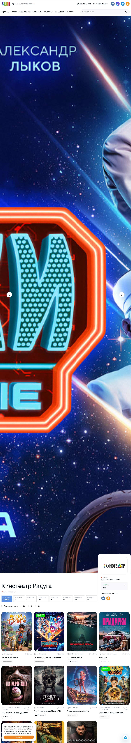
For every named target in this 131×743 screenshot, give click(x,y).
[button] (9, 294)
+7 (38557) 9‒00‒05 (109, 593)
